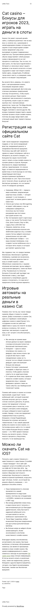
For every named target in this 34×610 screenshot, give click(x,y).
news (17, 581)
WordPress (20, 606)
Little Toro (5, 4)
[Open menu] (31, 4)
